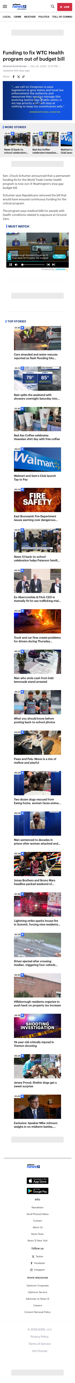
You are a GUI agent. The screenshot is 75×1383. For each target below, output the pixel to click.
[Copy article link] (23, 76)
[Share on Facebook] (13, 76)
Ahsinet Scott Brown (15, 66)
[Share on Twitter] (18, 76)
